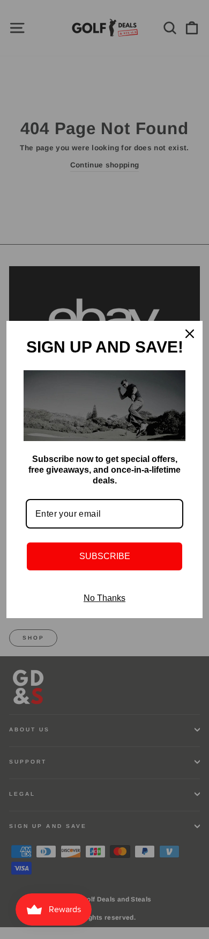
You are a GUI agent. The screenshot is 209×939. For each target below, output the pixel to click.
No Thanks (104, 598)
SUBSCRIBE (104, 556)
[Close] (190, 334)
